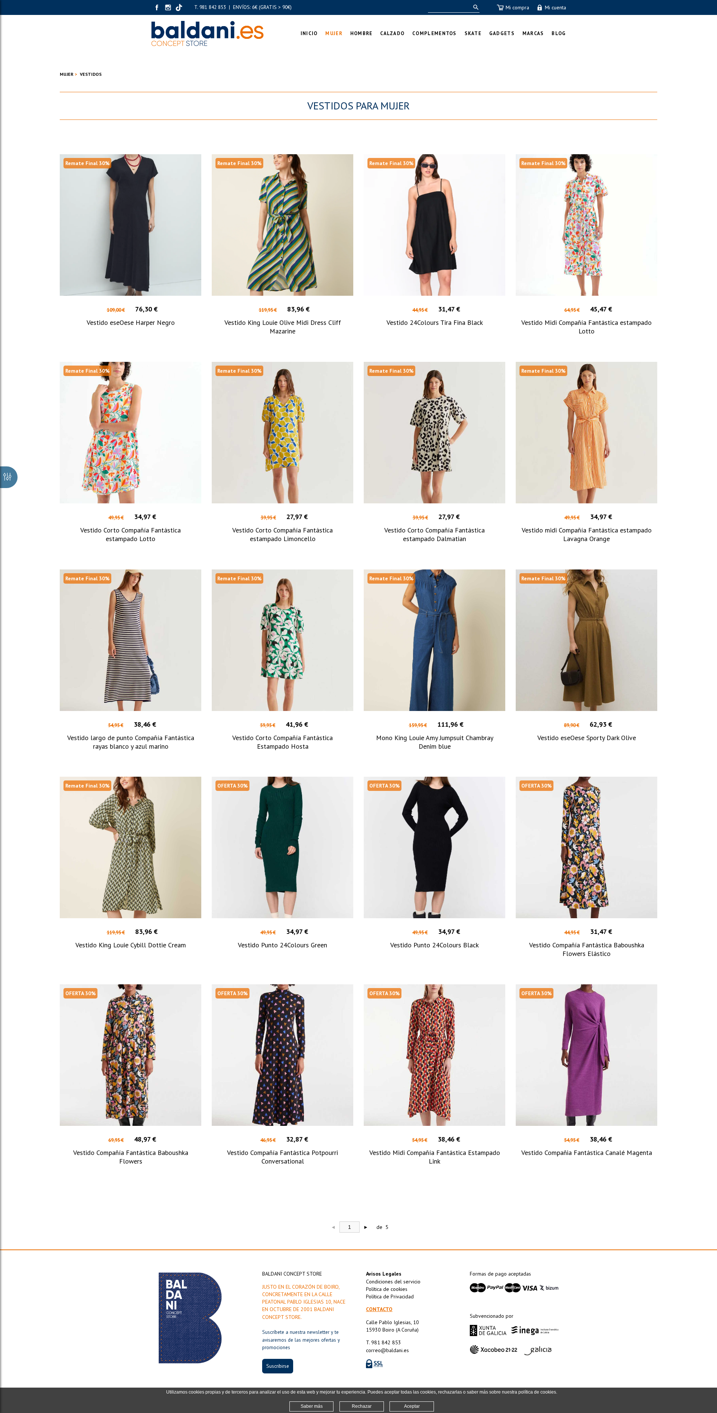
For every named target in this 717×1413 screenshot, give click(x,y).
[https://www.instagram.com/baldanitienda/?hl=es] (168, 7)
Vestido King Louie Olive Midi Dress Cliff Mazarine (282, 326)
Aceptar (412, 1406)
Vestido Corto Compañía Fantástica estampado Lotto (130, 534)
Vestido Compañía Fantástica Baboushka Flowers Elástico (586, 949)
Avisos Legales (383, 1273)
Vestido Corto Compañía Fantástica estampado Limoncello (282, 534)
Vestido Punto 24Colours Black (434, 945)
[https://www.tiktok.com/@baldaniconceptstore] (179, 7)
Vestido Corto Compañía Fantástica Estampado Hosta (282, 742)
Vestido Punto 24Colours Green (282, 945)
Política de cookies (386, 1289)
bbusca (474, 7)
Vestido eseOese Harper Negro (131, 322)
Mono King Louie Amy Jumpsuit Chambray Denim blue (434, 742)
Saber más (312, 1406)
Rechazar (362, 1406)
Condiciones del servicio (393, 1281)
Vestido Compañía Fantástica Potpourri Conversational (282, 1156)
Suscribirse (277, 1366)
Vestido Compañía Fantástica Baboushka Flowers (130, 1156)
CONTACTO (379, 1309)
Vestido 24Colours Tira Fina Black (435, 322)
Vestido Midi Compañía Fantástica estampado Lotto (586, 326)
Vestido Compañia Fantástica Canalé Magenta (586, 1152)
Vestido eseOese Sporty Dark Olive (586, 737)
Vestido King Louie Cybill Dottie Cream (130, 945)
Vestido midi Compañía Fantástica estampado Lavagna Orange (587, 534)
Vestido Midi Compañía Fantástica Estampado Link (434, 1156)
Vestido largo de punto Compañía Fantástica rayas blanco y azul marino (130, 742)
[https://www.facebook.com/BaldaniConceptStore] (156, 7)
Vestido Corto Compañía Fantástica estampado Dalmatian (434, 534)
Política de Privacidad (390, 1296)
